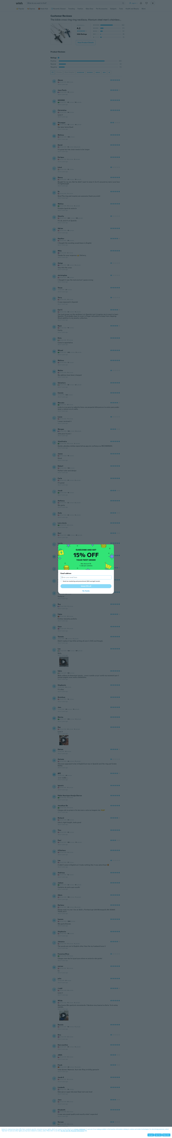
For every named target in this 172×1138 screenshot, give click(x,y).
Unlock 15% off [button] (86, 586)
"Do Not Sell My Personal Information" (72, 1131)
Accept (151, 1135)
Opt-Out (158, 1135)
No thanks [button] (86, 591)
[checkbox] (61, 581)
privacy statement (80, 1129)
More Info (166, 1135)
